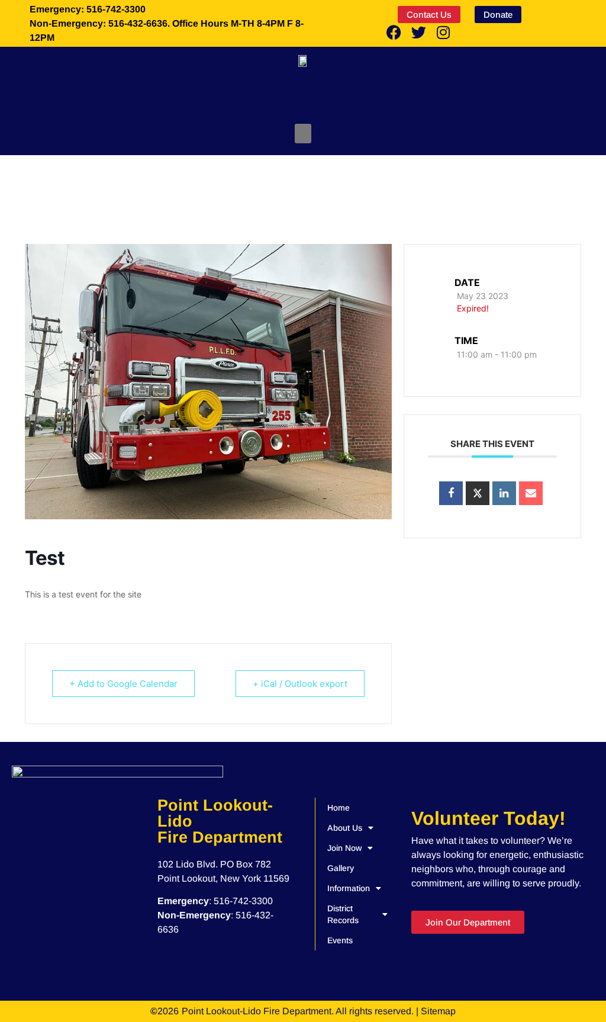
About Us (344, 828)
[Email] (531, 493)
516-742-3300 (243, 901)
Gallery (340, 868)
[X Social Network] (477, 493)
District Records (343, 914)
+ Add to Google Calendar (123, 683)
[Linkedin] (504, 493)
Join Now (344, 848)
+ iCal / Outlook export (300, 683)
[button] (303, 133)
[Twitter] (418, 32)
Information (348, 888)
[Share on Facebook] (451, 493)
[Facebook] (393, 32)
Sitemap (438, 1011)
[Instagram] (443, 32)
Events (340, 940)
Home (338, 807)
